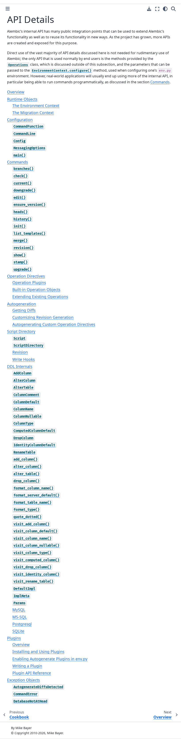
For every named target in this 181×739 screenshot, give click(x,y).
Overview (15, 92)
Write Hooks (23, 359)
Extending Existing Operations (40, 296)
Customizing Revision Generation (43, 317)
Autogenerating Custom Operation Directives (53, 324)
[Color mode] (165, 9)
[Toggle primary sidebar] (8, 8)
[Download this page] (149, 9)
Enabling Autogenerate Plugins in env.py (49, 658)
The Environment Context (35, 105)
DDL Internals (19, 366)
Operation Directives (26, 276)
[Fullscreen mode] (157, 9)
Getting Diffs (24, 310)
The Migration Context (33, 112)
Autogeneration (21, 303)
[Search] (173, 9)
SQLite (18, 631)
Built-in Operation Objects (36, 289)
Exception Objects (23, 680)
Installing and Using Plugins (38, 651)
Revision (20, 352)
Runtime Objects (22, 99)
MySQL (18, 609)
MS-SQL (19, 617)
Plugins (14, 638)
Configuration (20, 119)
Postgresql (22, 624)
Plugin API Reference (31, 673)
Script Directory (21, 331)
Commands (17, 162)
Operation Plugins (29, 282)
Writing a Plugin (27, 665)
